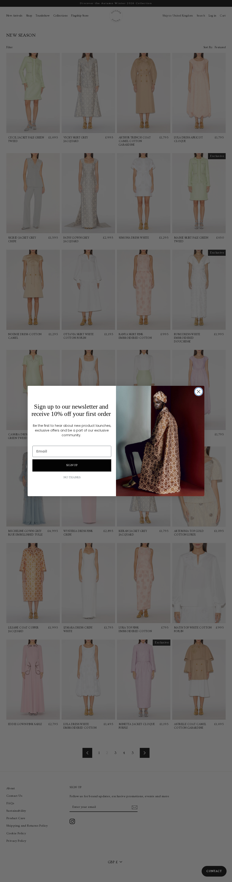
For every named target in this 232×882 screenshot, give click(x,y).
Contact (214, 871)
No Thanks (71, 477)
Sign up (71, 465)
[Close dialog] (199, 392)
